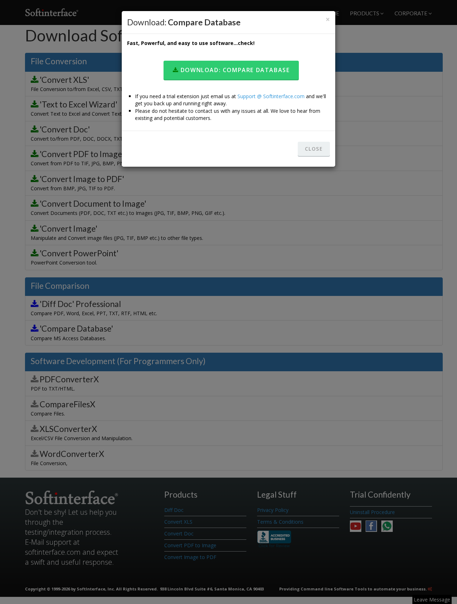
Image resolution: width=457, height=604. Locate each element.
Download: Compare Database (234, 70)
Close (314, 148)
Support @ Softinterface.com (271, 96)
